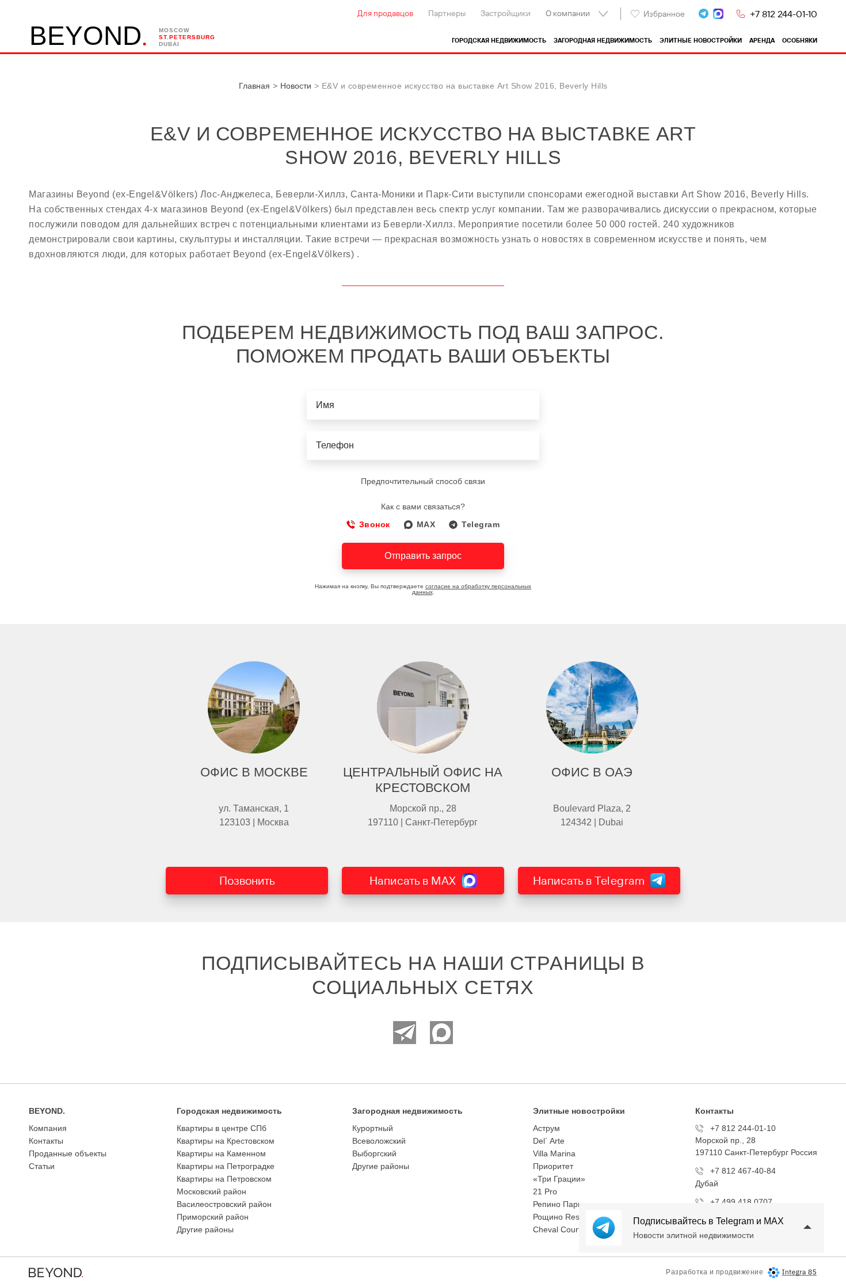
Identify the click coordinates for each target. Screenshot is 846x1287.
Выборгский (374, 1153)
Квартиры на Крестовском (226, 1140)
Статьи (42, 1166)
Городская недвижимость (499, 40)
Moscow (174, 30)
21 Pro (545, 1191)
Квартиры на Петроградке (226, 1166)
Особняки (799, 40)
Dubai (169, 44)
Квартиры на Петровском (224, 1178)
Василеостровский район (224, 1204)
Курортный (372, 1128)
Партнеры (447, 13)
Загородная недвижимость (603, 40)
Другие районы (205, 1229)
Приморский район (213, 1216)
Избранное (664, 14)
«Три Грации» (559, 1178)
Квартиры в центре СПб (221, 1128)
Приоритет (553, 1166)
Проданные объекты (67, 1153)
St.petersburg (187, 37)
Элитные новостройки (701, 40)
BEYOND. (47, 1110)
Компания (48, 1128)
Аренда (762, 40)
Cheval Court (557, 1229)
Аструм (546, 1128)
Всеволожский (379, 1140)
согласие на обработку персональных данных (472, 589)
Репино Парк (557, 1204)
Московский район (211, 1191)
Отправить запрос (423, 556)
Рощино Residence (568, 1216)
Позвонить (247, 880)
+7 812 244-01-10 (783, 14)
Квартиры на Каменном (221, 1153)
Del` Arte (549, 1140)
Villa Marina (554, 1153)
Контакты (46, 1140)
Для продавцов (385, 13)
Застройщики (506, 13)
